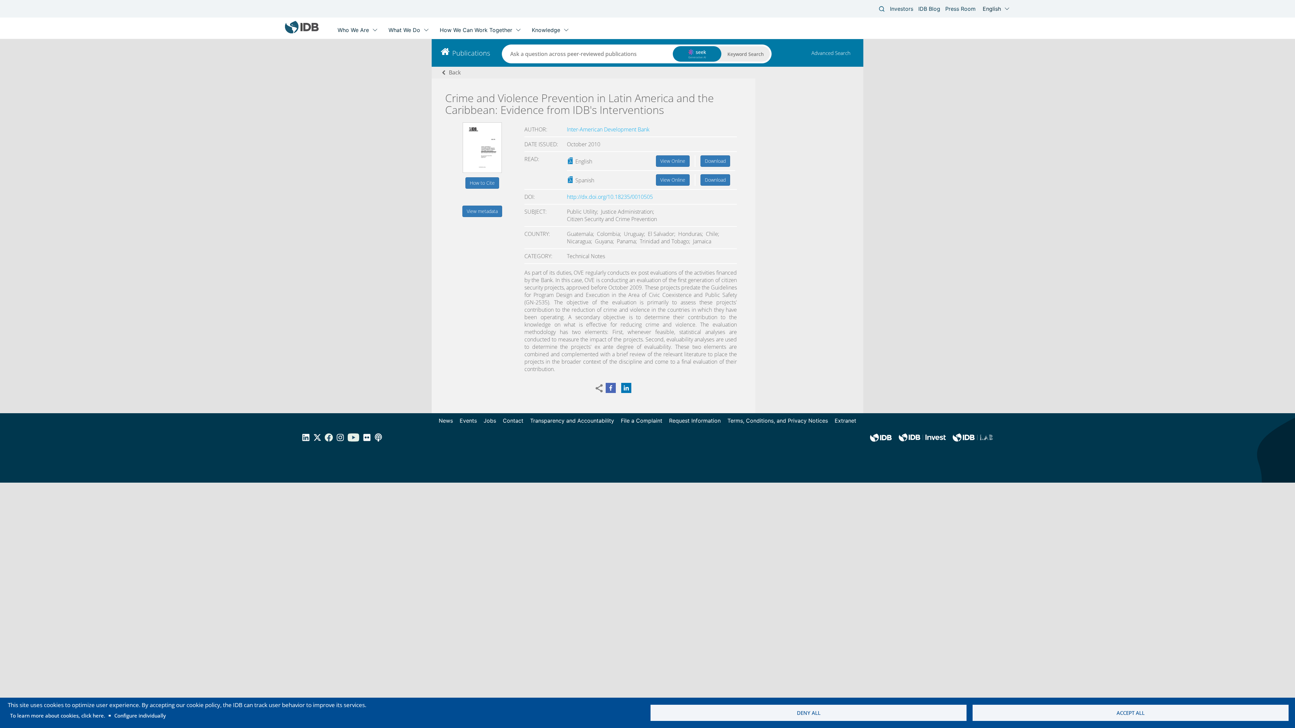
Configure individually (140, 715)
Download (715, 161)
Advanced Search (831, 53)
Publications (471, 53)
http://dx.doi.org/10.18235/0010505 (610, 197)
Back (455, 72)
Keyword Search (745, 54)
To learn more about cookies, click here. (57, 715)
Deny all (809, 712)
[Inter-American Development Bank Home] (302, 32)
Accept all (1131, 712)
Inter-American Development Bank (608, 129)
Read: (531, 159)
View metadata (482, 211)
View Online (672, 161)
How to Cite (482, 183)
